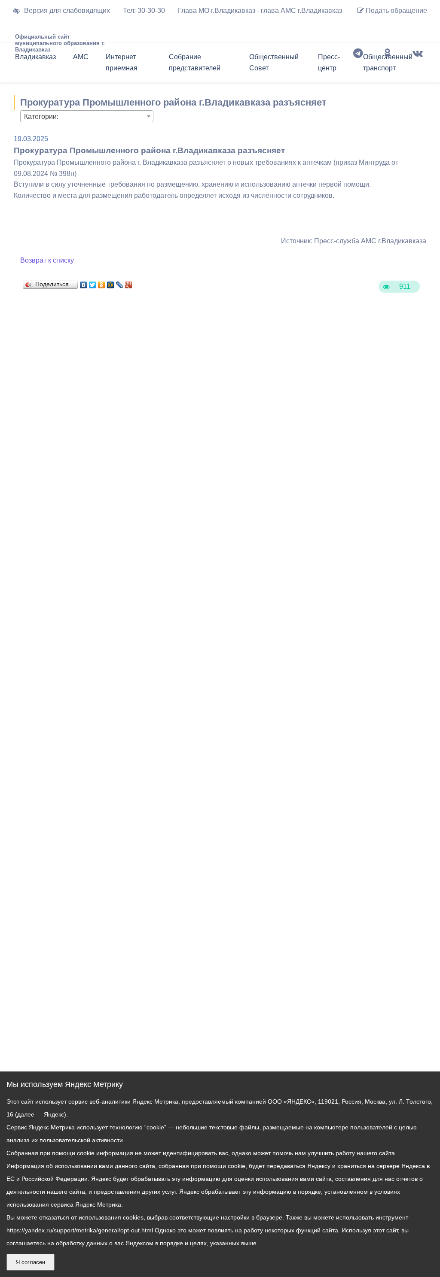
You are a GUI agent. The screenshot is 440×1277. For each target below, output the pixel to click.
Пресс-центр (329, 62)
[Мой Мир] (110, 282)
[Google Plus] (128, 282)
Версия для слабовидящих (67, 10)
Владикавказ (35, 57)
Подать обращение (395, 10)
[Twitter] (92, 282)
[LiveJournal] (119, 282)
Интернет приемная (122, 62)
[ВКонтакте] (83, 282)
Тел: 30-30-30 (144, 10)
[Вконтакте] (418, 64)
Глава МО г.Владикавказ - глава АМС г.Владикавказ (260, 10)
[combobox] (86, 116)
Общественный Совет (274, 62)
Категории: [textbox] (41, 116)
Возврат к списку (47, 260)
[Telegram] (357, 64)
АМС (81, 57)
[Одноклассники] (387, 64)
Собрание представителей (194, 62)
